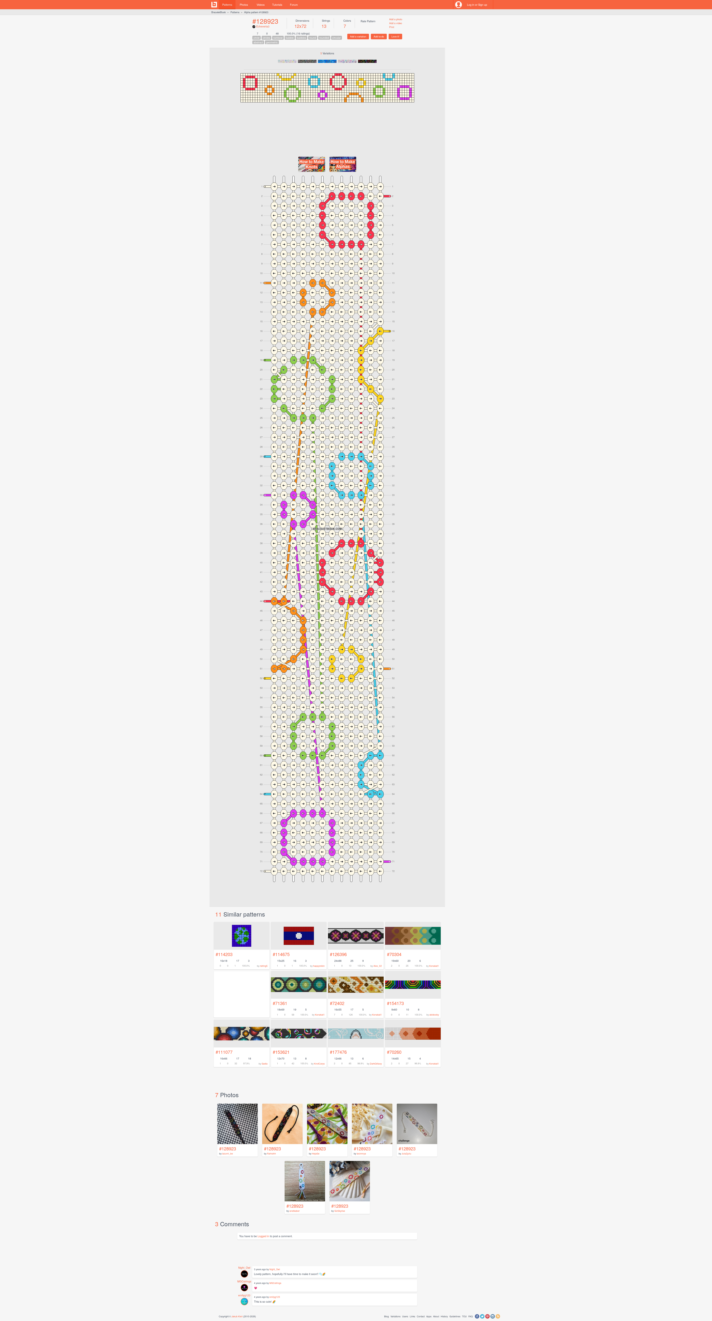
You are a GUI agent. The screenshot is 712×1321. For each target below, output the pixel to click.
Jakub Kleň (237, 1316)
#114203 (224, 954)
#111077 (224, 1052)
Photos (244, 4)
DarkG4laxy (376, 1063)
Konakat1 (434, 965)
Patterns (227, 4)
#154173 (395, 1003)
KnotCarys (319, 1063)
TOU (464, 1316)
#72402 (337, 1003)
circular (336, 38)
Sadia (265, 1063)
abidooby (434, 1014)
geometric (272, 42)
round (312, 38)
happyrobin (319, 965)
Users (405, 1316)
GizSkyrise (339, 1210)
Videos (261, 4)
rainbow (278, 38)
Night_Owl (244, 1267)
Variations (395, 1316)
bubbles (301, 38)
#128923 (265, 21)
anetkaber (294, 1210)
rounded (324, 38)
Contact (421, 1316)
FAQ (470, 1316)
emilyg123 (244, 1295)
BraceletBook (218, 12)
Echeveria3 (262, 26)
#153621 (281, 1052)
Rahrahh (271, 1153)
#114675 (281, 954)
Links (412, 1316)
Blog (386, 1316)
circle (256, 38)
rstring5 (264, 965)
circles (266, 38)
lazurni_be (227, 1153)
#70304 (394, 954)
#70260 (394, 1052)
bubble (290, 38)
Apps (428, 1316)
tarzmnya (361, 1153)
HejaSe (315, 1153)
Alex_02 (377, 965)
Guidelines (454, 1316)
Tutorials (277, 4)
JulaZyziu (406, 1153)
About (436, 1316)
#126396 (338, 954)
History (444, 1316)
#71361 (280, 1003)
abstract (258, 42)
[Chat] (497, 4)
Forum (294, 4)
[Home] (214, 4)
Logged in (263, 1236)
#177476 (338, 1052)
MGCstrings (244, 1281)
